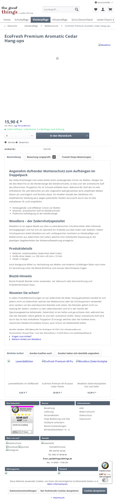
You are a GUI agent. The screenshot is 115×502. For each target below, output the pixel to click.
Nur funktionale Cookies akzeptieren (59, 490)
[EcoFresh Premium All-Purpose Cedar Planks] (57, 370)
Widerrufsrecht (87, 411)
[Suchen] (77, 9)
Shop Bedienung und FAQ (57, 418)
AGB (81, 408)
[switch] (105, 480)
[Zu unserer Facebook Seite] (12, 446)
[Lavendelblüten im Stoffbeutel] (23, 370)
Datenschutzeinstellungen (23, 490)
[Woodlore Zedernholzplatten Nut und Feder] (91, 370)
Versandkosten (51, 415)
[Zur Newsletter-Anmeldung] (47, 443)
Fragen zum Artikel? (21, 336)
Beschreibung (14, 157)
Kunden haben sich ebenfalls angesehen (78, 353)
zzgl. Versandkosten (22, 125)
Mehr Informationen (57, 484)
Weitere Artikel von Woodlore (26, 339)
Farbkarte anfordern (54, 422)
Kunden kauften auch (41, 353)
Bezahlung (49, 408)
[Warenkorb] (110, 9)
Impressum (85, 418)
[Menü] (110, 462)
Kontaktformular (57, 446)
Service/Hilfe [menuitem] (104, 2)
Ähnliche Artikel (15, 353)
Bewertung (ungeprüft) (41, 157)
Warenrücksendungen (55, 426)
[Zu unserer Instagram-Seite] (12, 450)
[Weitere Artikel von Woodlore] (105, 49)
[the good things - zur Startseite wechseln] (17, 10)
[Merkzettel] (96, 9)
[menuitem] (61, 9)
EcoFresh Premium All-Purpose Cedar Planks (57, 385)
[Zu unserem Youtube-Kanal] (23, 446)
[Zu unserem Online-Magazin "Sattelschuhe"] (13, 443)
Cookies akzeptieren (94, 490)
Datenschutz (85, 415)
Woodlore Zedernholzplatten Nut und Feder (91, 385)
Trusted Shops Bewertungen (76, 157)
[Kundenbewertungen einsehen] (22, 420)
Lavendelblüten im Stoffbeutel (23, 383)
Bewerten (24, 142)
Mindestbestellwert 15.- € (57, 429)
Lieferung (49, 411)
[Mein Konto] (103, 9)
